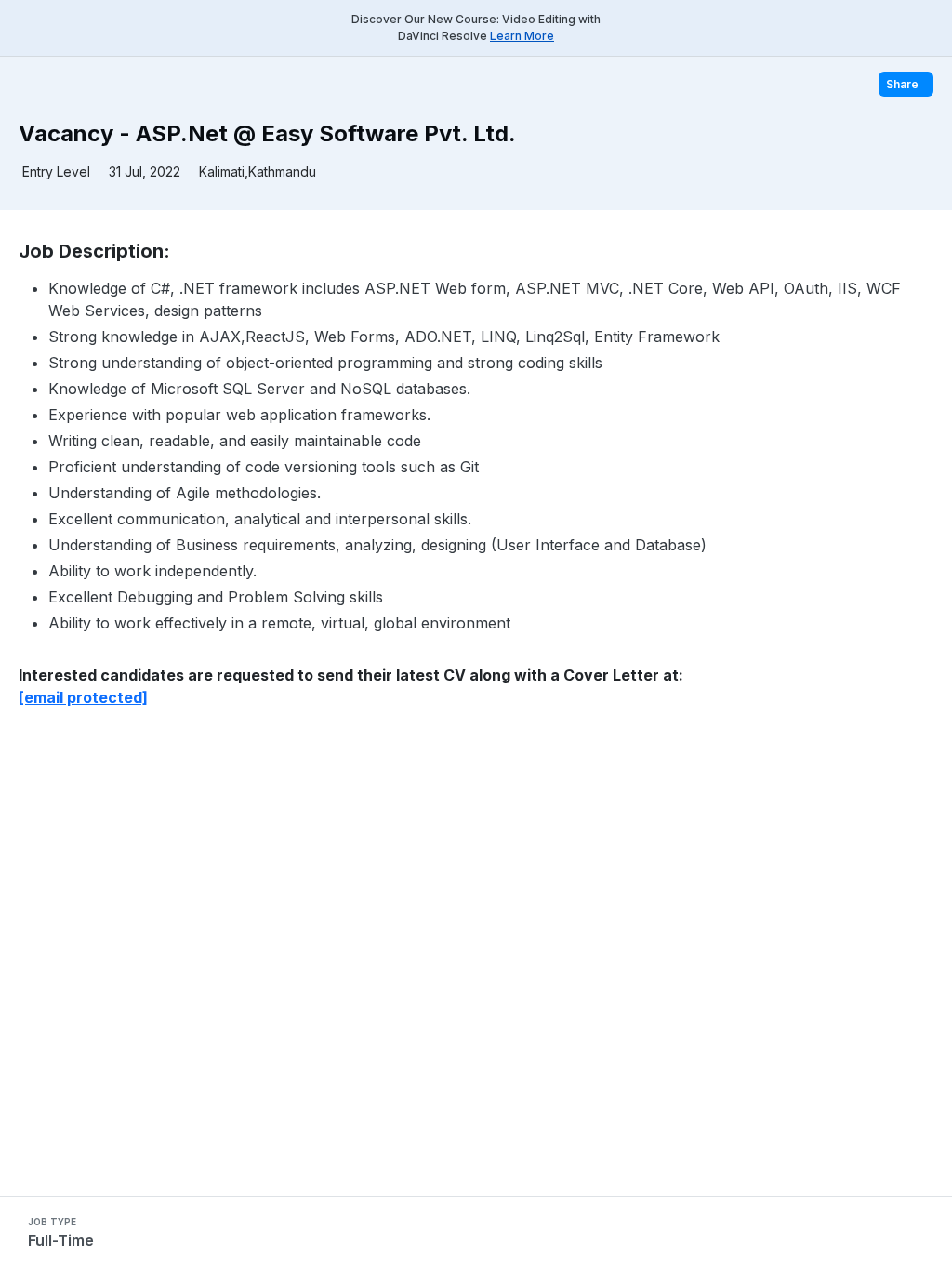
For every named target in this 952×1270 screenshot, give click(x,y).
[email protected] (83, 697)
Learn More (522, 36)
